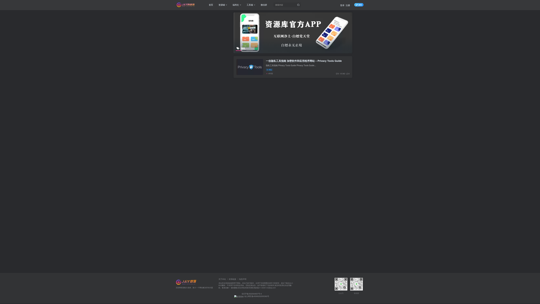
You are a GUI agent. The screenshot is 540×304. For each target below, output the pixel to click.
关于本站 (222, 279)
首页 (210, 4)
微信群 (263, 4)
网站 (270, 70)
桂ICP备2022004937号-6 (252, 293)
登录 (342, 5)
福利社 (235, 4)
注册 (348, 5)
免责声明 (242, 279)
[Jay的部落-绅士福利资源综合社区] (186, 281)
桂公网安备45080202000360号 (256, 296)
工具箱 (249, 4)
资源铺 (221, 4)
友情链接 (232, 279)
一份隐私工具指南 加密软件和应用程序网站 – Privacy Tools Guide (304, 61)
